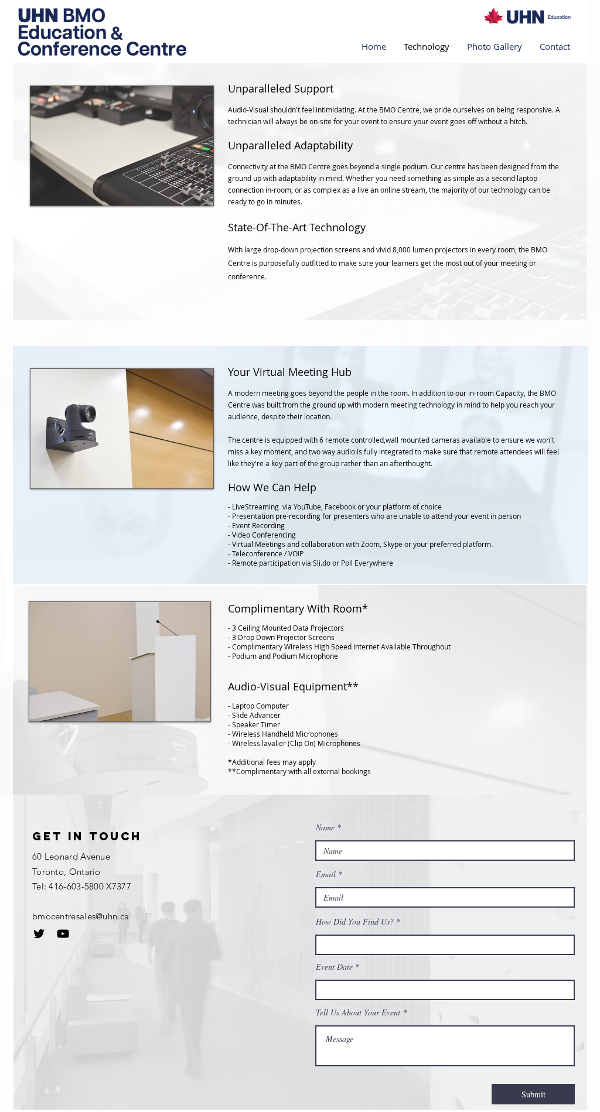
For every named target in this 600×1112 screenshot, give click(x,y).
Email (326, 874)
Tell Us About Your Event (358, 1012)
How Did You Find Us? (355, 922)
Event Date (334, 967)
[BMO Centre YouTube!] (63, 933)
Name (325, 827)
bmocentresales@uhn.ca (80, 916)
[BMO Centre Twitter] (39, 933)
